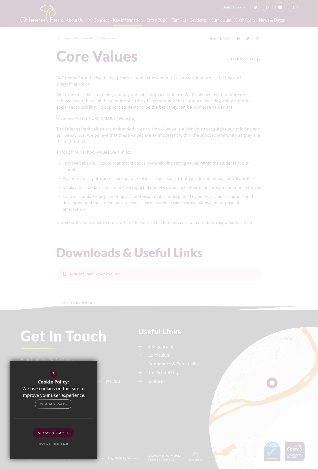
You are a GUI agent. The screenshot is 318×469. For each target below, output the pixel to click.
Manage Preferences (54, 443)
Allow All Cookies (53, 432)
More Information (53, 404)
